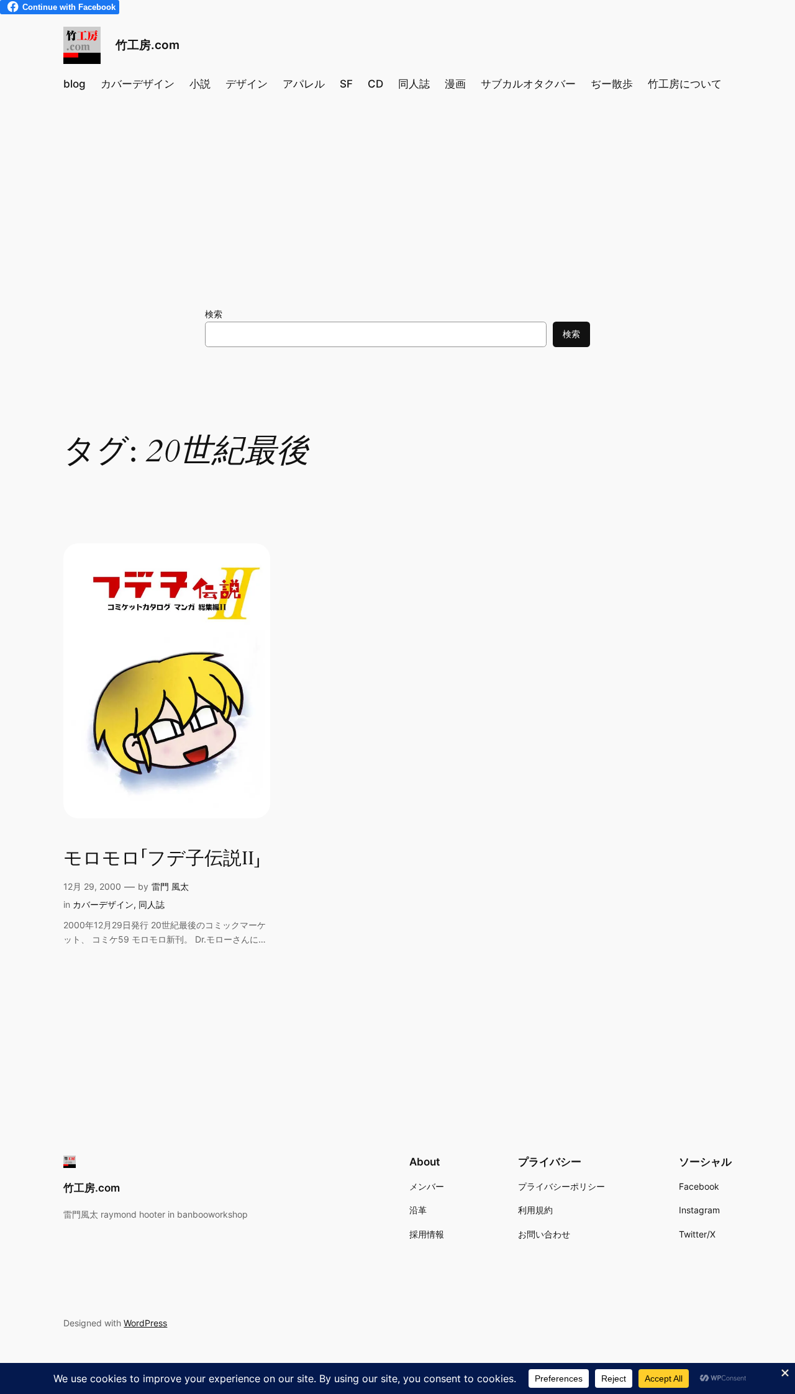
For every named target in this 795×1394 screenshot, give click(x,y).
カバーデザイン (103, 904)
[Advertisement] (398, 202)
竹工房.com (147, 44)
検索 (213, 314)
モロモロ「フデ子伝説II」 (162, 859)
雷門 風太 (170, 886)
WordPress (145, 1323)
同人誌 (152, 904)
